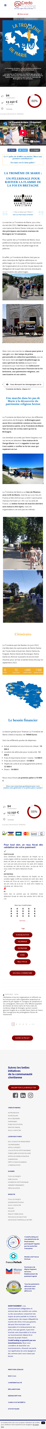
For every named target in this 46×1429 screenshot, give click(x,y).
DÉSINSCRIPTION (14, 1396)
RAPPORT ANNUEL (14, 1127)
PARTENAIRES (12, 1121)
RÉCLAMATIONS (14, 1389)
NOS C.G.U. (12, 1376)
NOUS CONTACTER (14, 1130)
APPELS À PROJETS (14, 1147)
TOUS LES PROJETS (14, 1176)
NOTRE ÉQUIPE (13, 1116)
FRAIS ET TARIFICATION (15, 1214)
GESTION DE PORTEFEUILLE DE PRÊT (20, 1220)
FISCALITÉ (11, 1211)
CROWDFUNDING (14, 1145)
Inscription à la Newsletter (23, 1088)
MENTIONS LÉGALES (15, 1369)
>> (33, 1024)
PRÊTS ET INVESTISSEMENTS (17, 1162)
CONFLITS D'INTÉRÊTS (16, 1402)
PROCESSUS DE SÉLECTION (17, 1217)
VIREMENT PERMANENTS (16, 1185)
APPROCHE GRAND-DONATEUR (18, 1156)
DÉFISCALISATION (14, 1188)
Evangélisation (22, 935)
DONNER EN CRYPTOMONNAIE (18, 1182)
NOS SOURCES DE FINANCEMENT (19, 1142)
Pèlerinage (22, 941)
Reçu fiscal (22, 962)
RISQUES (11, 1208)
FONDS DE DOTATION (15, 1124)
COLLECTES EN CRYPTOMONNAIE (19, 1150)
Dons (22, 955)
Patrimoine (22, 948)
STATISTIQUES (13, 1409)
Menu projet (23, 14)
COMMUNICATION (14, 1165)
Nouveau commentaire (22, 973)
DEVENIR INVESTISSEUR (16, 1202)
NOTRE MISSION (13, 1113)
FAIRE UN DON (13, 1179)
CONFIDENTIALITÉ (15, 1382)
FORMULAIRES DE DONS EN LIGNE (19, 1153)
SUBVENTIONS (13, 1159)
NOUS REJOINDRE (14, 1119)
